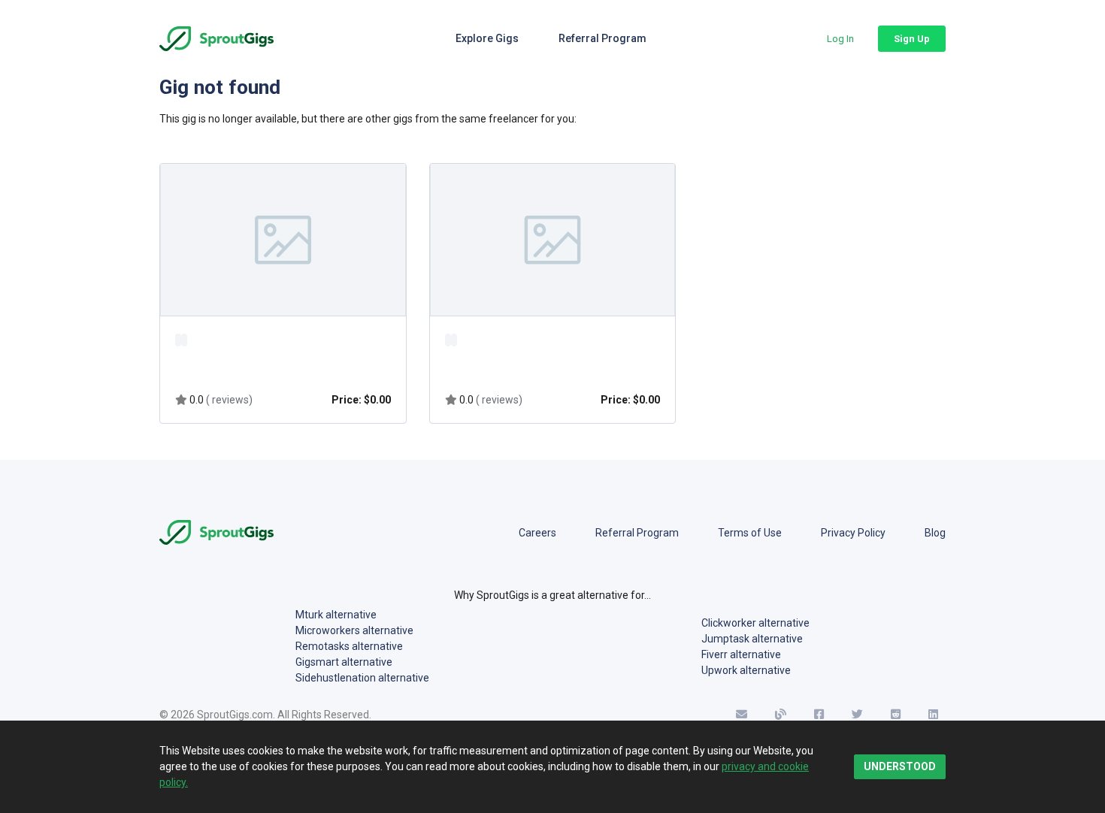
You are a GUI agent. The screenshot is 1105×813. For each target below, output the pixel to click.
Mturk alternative (336, 615)
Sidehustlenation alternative (362, 678)
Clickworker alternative (755, 623)
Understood (900, 766)
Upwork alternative (746, 670)
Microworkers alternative (354, 630)
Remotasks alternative (349, 646)
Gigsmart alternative (343, 662)
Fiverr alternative (741, 654)
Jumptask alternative (752, 639)
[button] (840, 38)
